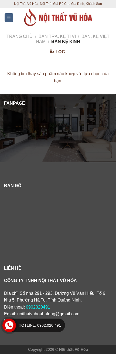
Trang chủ (19, 36)
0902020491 (38, 307)
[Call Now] (9, 325)
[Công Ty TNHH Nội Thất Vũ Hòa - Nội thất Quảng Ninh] (58, 17)
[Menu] (9, 17)
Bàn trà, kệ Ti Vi (57, 36)
